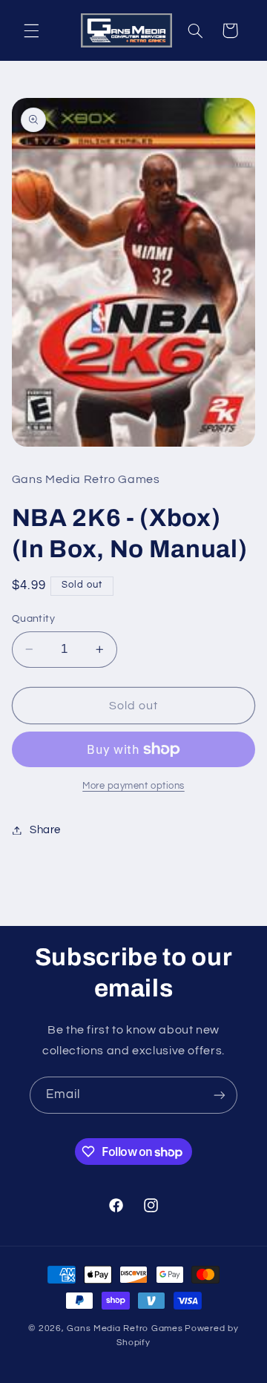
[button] (31, 30)
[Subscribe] (219, 1095)
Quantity (33, 619)
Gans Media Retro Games (124, 1328)
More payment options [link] (133, 786)
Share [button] (45, 829)
